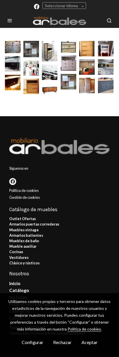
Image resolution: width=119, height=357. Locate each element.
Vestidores (19, 257)
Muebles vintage (24, 230)
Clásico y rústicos (24, 263)
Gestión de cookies (24, 197)
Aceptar (89, 342)
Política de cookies (24, 190)
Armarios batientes (26, 235)
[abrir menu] (10, 20)
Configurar (32, 342)
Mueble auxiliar (22, 246)
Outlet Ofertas (22, 218)
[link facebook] (36, 6)
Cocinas (16, 251)
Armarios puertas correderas (34, 224)
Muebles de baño (24, 240)
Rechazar (62, 342)
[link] (59, 20)
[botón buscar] (109, 20)
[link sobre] (59, 146)
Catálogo (19, 290)
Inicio (15, 283)
